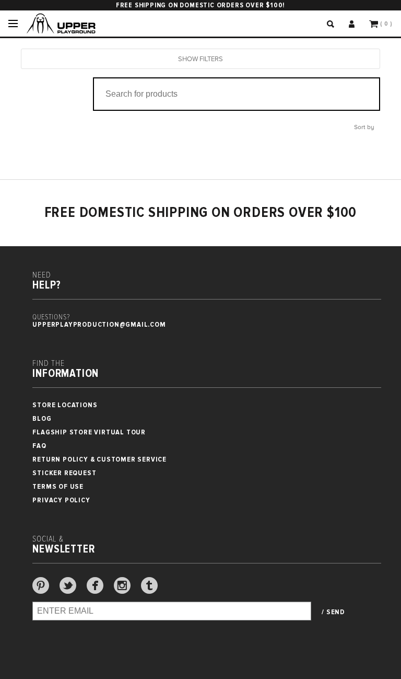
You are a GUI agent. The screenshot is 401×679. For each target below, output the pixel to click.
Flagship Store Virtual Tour (89, 432)
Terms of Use (58, 486)
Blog (41, 418)
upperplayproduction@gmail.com (99, 324)
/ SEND (333, 612)
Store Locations (64, 404)
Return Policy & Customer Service (99, 459)
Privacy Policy (61, 500)
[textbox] (232, 94)
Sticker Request (64, 472)
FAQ (39, 445)
